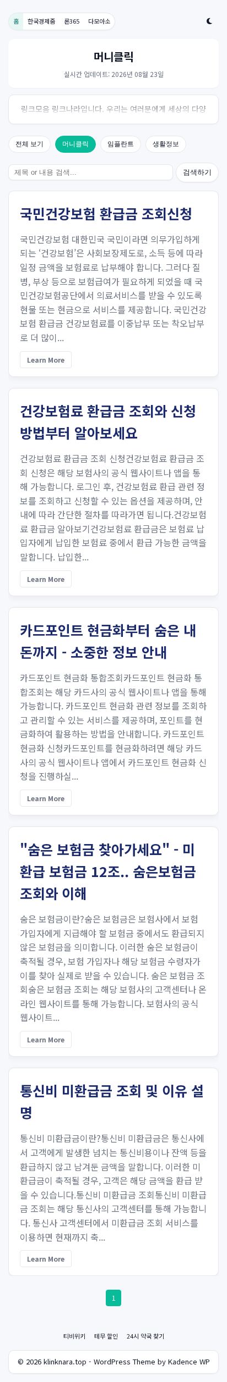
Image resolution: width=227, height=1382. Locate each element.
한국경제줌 (41, 20)
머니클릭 (75, 144)
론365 (71, 20)
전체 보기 (29, 144)
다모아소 (99, 20)
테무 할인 (106, 1335)
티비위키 (74, 1335)
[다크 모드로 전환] (209, 21)
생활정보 (166, 144)
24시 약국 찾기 (145, 1335)
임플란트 (120, 144)
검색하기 (197, 172)
